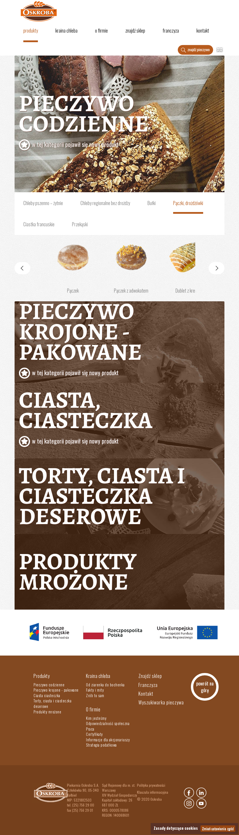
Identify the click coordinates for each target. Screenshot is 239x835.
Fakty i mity (95, 690)
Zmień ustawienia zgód (218, 828)
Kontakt (202, 30)
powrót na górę (205, 687)
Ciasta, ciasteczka (85, 414)
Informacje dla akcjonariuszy (108, 740)
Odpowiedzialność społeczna (107, 723)
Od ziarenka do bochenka (105, 685)
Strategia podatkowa (101, 745)
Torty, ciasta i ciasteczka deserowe (102, 496)
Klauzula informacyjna (152, 792)
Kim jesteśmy (96, 718)
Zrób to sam (95, 695)
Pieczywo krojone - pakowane (80, 336)
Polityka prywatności (151, 785)
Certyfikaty (94, 734)
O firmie (101, 30)
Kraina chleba (66, 30)
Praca (90, 729)
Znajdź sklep (135, 30)
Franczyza (171, 30)
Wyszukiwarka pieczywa (161, 702)
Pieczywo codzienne (84, 118)
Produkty (30, 30)
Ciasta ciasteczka (47, 695)
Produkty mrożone (77, 572)
